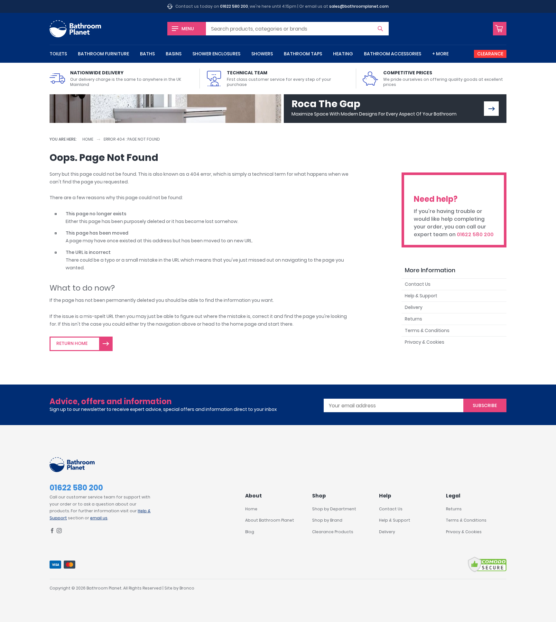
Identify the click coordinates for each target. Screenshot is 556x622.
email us (98, 518)
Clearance (490, 54)
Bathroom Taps (303, 54)
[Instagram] (59, 531)
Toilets (58, 54)
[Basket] (499, 28)
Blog (249, 531)
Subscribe (485, 405)
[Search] (380, 28)
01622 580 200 (234, 6)
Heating (343, 54)
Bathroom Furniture (103, 54)
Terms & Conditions (427, 330)
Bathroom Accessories (392, 54)
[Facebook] (52, 531)
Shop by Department (334, 509)
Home (87, 139)
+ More (440, 54)
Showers (262, 54)
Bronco (187, 588)
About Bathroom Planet (269, 520)
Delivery (413, 307)
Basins (173, 54)
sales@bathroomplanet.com (359, 6)
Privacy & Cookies (424, 342)
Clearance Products (332, 531)
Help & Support (421, 295)
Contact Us (418, 284)
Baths (147, 54)
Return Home (72, 343)
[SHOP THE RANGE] (491, 108)
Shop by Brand (327, 520)
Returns (413, 319)
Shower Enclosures (216, 54)
